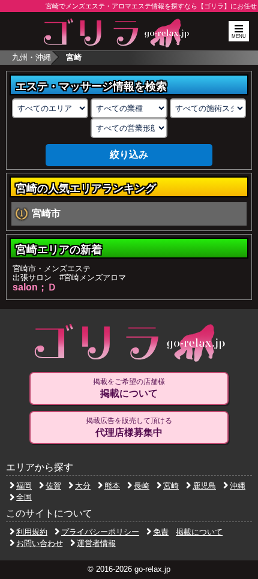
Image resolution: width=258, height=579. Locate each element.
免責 (161, 531)
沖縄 (237, 485)
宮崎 (171, 485)
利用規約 (31, 531)
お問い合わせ (39, 543)
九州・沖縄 (31, 57)
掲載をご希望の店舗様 (129, 387)
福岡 (24, 485)
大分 (83, 485)
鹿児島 (204, 485)
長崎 (141, 485)
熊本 (112, 485)
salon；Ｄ (35, 287)
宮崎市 (46, 213)
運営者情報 (96, 543)
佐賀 (53, 485)
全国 (24, 497)
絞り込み (129, 154)
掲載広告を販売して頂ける (129, 426)
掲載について (199, 531)
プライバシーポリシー (100, 531)
